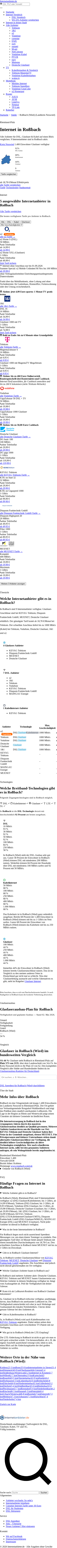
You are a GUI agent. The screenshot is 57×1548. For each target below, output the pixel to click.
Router (9, 94)
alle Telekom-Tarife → (10, 347)
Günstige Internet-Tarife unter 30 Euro (23, 1505)
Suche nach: (5, 1492)
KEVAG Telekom (8, 1322)
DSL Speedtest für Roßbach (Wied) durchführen (22, 1085)
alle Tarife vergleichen (10, 185)
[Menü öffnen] (1, 7)
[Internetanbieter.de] (14, 1419)
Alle (2, 222)
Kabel (16, 222)
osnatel (15, 46)
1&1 (14, 30)
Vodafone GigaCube (21, 89)
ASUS (15, 96)
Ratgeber (10, 110)
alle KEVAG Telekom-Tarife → (15, 475)
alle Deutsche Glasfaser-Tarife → (15, 436)
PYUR (15, 57)
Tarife (2, 187)
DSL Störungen (13, 1511)
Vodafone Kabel (19, 54)
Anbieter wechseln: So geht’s (19, 1500)
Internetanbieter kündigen (17, 1503)
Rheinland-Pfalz (7, 122)
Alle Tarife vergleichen (10, 211)
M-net (14, 49)
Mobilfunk (11, 81)
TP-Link (16, 107)
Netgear (15, 104)
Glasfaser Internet (33, 981)
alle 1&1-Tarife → (8, 306)
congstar (15, 38)
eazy (14, 59)
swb (13, 44)
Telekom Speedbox (21, 86)
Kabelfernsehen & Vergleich (25, 70)
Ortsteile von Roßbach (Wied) (16, 1168)
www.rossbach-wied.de (21, 1166)
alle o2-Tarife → (7, 236)
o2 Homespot (18, 91)
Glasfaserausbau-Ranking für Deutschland (19, 1071)
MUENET (14, 1260)
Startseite (10, 12)
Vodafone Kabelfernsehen (24, 75)
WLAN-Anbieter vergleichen (25, 20)
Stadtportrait (24, 187)
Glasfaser (26, 222)
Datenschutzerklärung (16, 1539)
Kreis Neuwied (7, 144)
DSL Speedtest (13, 1521)
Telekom (16, 28)
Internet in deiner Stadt (16, 22)
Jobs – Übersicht (13, 1523)
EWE (14, 41)
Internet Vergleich (14, 14)
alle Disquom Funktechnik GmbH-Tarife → (20, 513)
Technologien (12, 187)
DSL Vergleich (18, 17)
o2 (13, 33)
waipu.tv (16, 78)
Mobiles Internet (19, 83)
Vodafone (16, 36)
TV (7, 67)
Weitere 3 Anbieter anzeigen (13, 584)
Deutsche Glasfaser (21, 65)
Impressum (11, 1541)
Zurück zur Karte (8, 1404)
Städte (14, 115)
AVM (14, 99)
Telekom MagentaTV (22, 73)
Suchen (44, 1493)
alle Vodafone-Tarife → (11, 396)
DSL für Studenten (14, 1508)
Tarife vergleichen (8, 174)
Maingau (16, 62)
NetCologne (17, 51)
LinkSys (15, 102)
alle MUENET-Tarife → (11, 551)
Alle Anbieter (12, 25)
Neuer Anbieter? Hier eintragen (20, 1526)
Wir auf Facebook (14, 1536)
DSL (9, 222)
